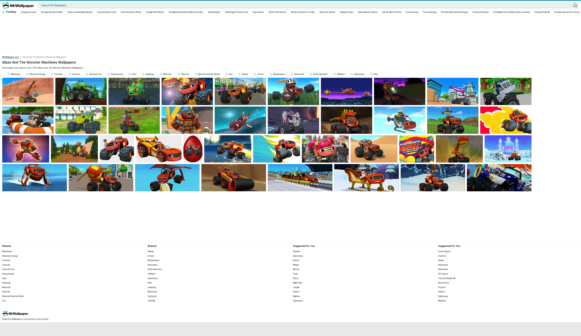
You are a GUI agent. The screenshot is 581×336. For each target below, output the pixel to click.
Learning (152, 287)
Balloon (296, 296)
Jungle (296, 287)
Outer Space (444, 251)
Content (59, 74)
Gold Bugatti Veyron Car (236, 12)
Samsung (443, 296)
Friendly (151, 301)
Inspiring (150, 74)
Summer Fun (95, 74)
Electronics (443, 283)
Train (295, 274)
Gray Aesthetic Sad (106, 12)
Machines (15, 74)
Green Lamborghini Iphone (80, 12)
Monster (167, 74)
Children (341, 74)
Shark (441, 260)
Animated (299, 74)
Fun (230, 74)
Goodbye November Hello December (186, 12)
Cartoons (152, 296)
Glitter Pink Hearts (277, 12)
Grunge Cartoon (28, 12)
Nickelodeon (279, 74)
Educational (117, 74)
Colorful (442, 256)
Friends (296, 251)
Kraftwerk (443, 269)
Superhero (298, 301)
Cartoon (76, 74)
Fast (134, 74)
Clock (295, 278)
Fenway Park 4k (542, 12)
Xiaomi (441, 291)
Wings (296, 265)
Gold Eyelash (214, 12)
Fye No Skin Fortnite (391, 12)
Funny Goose (412, 12)
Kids (376, 74)
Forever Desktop (481, 12)
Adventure (359, 74)
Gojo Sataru (258, 12)
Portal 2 (442, 287)
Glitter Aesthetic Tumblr (303, 12)
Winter (296, 269)
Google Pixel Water (155, 12)
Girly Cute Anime (327, 12)
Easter (296, 260)
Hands (245, 74)
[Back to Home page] (19, 5)
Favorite (185, 74)
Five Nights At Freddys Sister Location (511, 12)
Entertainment (320, 74)
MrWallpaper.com (10, 57)
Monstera (152, 291)
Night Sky (297, 283)
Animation (298, 256)
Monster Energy (37, 74)
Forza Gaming (429, 12)
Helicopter (443, 265)
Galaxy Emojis (346, 12)
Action (260, 74)
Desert (296, 291)
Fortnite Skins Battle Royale (454, 12)
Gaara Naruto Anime (367, 12)
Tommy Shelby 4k (446, 278)
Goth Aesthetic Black (131, 12)
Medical (442, 301)
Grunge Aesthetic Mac (52, 12)
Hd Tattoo (443, 274)
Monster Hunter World (209, 74)
